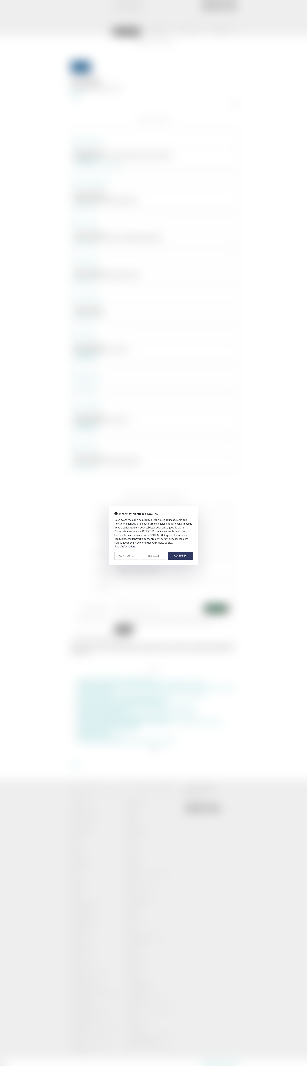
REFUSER (153, 555)
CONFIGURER (126, 555)
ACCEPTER (180, 555)
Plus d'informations (125, 546)
